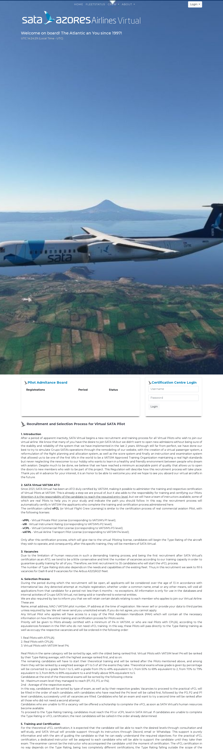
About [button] (127, 4)
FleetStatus (95, 4)
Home (78, 4)
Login (194, 4)
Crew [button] (112, 4)
